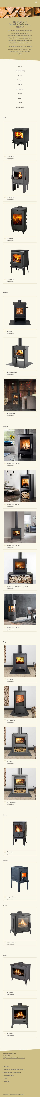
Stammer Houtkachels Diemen (14, 1069)
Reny (20, 84)
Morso (20, 75)
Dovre (20, 66)
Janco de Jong (20, 71)
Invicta (20, 93)
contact (17, 51)
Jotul (20, 103)
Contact (6, 1081)
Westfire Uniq (20, 107)
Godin (20, 98)
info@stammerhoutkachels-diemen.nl (14, 1058)
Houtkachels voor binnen (12, 1072)
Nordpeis (20, 80)
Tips (5, 1078)
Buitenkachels (9, 1075)
